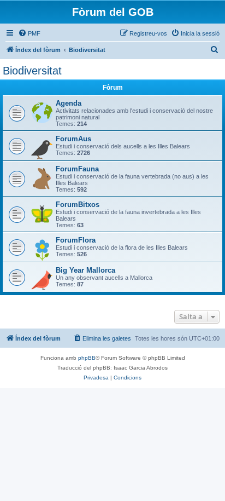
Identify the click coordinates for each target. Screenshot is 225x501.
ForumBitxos (77, 204)
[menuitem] (29, 33)
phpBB (87, 358)
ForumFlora (76, 240)
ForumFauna (77, 169)
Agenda (68, 103)
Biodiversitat (32, 71)
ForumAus (73, 139)
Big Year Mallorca (85, 270)
